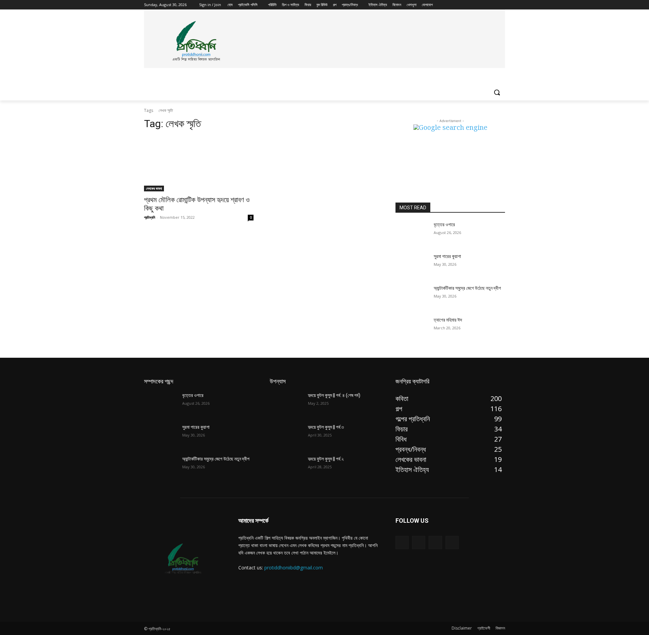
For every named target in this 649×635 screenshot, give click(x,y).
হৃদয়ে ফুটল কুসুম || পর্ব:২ (326, 459)
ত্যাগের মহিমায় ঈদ (448, 320)
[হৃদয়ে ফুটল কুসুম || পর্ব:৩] (286, 435)
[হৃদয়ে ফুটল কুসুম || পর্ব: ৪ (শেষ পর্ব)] (286, 403)
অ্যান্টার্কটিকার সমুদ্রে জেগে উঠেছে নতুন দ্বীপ (467, 288)
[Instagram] (473, 5)
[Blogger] (402, 542)
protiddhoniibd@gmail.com (293, 567)
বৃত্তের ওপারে (444, 224)
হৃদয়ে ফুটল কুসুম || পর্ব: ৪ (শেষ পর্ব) (334, 395)
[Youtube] (501, 5)
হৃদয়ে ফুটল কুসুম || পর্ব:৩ (326, 427)
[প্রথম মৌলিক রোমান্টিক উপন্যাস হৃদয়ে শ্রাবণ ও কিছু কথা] (199, 164)
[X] (482, 5)
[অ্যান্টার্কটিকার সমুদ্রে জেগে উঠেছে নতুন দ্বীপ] (411, 296)
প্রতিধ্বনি (149, 217)
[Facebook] (463, 5)
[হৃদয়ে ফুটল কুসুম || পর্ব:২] (286, 467)
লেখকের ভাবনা (154, 188)
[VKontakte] (452, 542)
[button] (497, 92)
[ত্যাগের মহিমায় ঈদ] (411, 328)
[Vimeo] (492, 5)
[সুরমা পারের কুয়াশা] (411, 264)
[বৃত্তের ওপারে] (411, 232)
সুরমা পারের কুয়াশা (447, 256)
